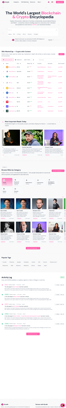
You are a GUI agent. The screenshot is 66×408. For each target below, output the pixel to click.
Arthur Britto (40, 84)
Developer (26, 262)
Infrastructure (53, 262)
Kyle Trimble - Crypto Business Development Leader (27, 316)
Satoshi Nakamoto (42, 67)
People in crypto (12, 284)
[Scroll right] (62, 122)
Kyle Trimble (16, 286)
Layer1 (45, 265)
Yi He (39, 88)
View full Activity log (32, 333)
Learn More (49, 39)
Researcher (5, 265)
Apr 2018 (60, 97)
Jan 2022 (60, 106)
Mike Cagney (40, 107)
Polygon (50, 76)
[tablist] (18, 59)
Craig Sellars (40, 78)
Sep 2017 (60, 101)
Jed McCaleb (40, 82)
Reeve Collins (41, 75)
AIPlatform (26, 265)
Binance (11, 88)
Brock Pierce (40, 76)
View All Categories (57, 170)
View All (60, 54)
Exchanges (36, 34)
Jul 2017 (60, 88)
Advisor (33, 262)
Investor (45, 262)
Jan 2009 (60, 67)
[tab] (8, 59)
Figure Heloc (12, 106)
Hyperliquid (11, 111)
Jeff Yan (39, 111)
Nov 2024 (60, 111)
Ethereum (30, 34)
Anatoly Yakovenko (42, 97)
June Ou (39, 105)
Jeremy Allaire (41, 92)
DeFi (14, 34)
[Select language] (53, 2)
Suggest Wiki (60, 2)
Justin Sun (40, 101)
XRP (10, 82)
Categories (16, 2)
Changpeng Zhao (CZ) (42, 87)
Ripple (49, 82)
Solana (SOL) (11, 97)
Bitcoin (24, 34)
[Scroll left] (59, 122)
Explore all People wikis (32, 248)
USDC (10, 92)
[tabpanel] (33, 87)
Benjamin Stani (17, 325)
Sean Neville (40, 93)
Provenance (50, 106)
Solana (49, 97)
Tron (10, 101)
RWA (12, 265)
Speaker (19, 262)
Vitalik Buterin (41, 71)
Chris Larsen (40, 81)
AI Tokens (19, 34)
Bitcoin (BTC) (12, 67)
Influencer (18, 265)
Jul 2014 (60, 71)
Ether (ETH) (11, 71)
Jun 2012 (60, 82)
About (39, 2)
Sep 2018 (60, 92)
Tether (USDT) (12, 76)
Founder (5, 262)
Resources (32, 2)
